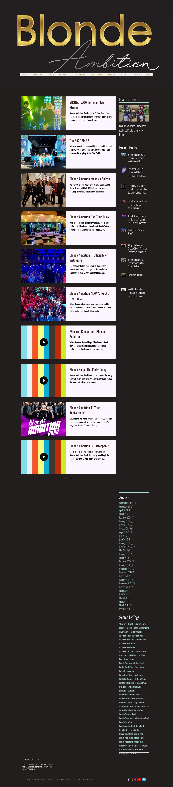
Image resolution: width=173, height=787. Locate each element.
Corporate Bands (125, 635)
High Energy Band (141, 683)
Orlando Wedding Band (127, 726)
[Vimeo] (144, 779)
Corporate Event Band (126, 639)
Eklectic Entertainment (127, 663)
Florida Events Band (125, 679)
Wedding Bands (124, 753)
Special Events (139, 738)
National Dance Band (126, 706)
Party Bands (123, 730)
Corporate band (141, 651)
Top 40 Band (143, 745)
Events (121, 667)
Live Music (122, 702)
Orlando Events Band (142, 718)
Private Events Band (126, 734)
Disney (131, 659)
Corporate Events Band (127, 643)
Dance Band (141, 655)
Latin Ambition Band (134, 687)
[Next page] (76, 478)
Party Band (140, 726)
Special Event (138, 734)
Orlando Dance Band (126, 718)
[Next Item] (144, 113)
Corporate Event (137, 635)
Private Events (134, 730)
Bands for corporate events (137, 624)
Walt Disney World (125, 749)
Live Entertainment (137, 698)
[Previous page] (59, 478)
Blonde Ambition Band (141, 628)
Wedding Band (138, 749)
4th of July (122, 624)
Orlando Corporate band (127, 714)
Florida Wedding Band (126, 683)
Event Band (140, 663)
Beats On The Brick (125, 628)
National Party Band (126, 710)
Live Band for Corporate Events (129, 694)
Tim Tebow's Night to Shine (128, 745)
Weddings (134, 753)
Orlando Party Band (125, 722)
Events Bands (139, 667)
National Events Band (142, 706)
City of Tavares (124, 632)
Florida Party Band (140, 679)
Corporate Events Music (127, 647)
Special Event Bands (126, 738)
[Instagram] (134, 779)
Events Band (129, 667)
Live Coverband (124, 698)
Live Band (131, 690)
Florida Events (138, 675)
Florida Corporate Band (127, 671)
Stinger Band (138, 742)
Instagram (122, 687)
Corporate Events (141, 639)
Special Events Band (126, 742)
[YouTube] (139, 779)
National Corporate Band (136, 702)
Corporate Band (136, 632)
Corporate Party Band (126, 651)
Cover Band (123, 655)
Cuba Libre (132, 655)
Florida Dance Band (125, 675)
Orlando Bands (139, 710)
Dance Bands (123, 659)
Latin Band (122, 690)
